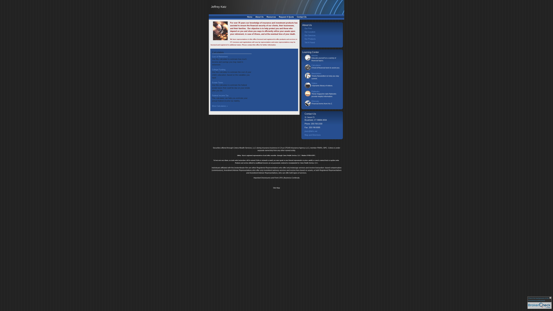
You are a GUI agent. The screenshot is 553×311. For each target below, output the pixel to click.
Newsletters (316, 73)
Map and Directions (313, 135)
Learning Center (310, 52)
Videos (314, 83)
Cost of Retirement (220, 57)
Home (249, 17)
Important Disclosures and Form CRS (268, 178)
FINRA (319, 148)
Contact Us (301, 17)
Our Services (310, 35)
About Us (259, 17)
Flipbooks (315, 91)
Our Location (310, 32)
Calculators (218, 52)
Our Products (310, 39)
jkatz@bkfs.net (311, 131)
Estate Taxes (217, 82)
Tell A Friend (310, 42)
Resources (271, 17)
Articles (314, 55)
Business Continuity (292, 178)
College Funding (218, 70)
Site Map (276, 188)
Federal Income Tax (220, 95)
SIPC (325, 148)
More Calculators (220, 106)
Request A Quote (286, 17)
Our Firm (308, 28)
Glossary (315, 101)
